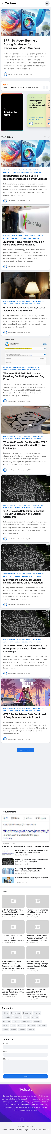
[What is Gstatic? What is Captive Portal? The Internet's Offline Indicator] (8, 852)
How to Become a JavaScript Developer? (31, 878)
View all (47, 137)
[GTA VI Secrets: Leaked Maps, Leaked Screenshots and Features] (25, 285)
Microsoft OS (34, 367)
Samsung (21, 1025)
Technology (7, 1017)
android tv (40, 117)
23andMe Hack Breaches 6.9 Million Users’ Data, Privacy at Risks (23, 243)
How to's (16, 1021)
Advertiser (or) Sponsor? (39, 1130)
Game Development (24, 301)
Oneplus (31, 1030)
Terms (11, 1130)
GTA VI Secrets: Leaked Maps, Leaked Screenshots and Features (24, 309)
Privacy (19, 1130)
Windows (6, 1021)
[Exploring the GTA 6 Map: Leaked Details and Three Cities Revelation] (25, 557)
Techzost (11, 3)
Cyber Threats (18, 235)
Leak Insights (27, 304)
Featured (18, 1017)
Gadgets (37, 1021)
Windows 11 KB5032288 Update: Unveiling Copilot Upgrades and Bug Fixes (23, 376)
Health (5, 1030)
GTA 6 (18, 304)
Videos (5, 1013)
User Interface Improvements (28, 369)
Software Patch (10, 369)
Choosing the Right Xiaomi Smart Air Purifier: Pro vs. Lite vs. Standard (30, 870)
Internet (35, 1017)
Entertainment (9, 301)
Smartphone (15, 1013)
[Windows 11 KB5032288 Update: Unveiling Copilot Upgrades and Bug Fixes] (25, 351)
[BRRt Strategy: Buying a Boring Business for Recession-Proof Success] (25, 22)
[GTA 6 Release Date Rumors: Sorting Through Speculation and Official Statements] (25, 488)
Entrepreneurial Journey (23, 172)
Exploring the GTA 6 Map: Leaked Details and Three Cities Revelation (20, 87)
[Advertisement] (25, 780)
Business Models (25, 170)
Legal (26, 1130)
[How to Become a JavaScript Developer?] (8, 880)
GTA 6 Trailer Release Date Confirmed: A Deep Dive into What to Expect (24, 716)
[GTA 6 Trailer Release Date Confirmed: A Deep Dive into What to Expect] (25, 692)
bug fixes (7, 367)
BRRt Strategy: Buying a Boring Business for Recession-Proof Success (22, 44)
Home (4, 1130)
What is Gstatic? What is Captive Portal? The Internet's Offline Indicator (31, 851)
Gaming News (8, 304)
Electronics (27, 1013)
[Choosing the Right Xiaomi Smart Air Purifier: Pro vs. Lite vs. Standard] (8, 871)
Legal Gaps (15, 238)
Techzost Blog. (28, 1126)
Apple (13, 1025)
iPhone (13, 1030)
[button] (3, 3)
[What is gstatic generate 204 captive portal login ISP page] (25, 828)
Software (31, 1025)
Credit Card (42, 1025)
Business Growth (10, 170)
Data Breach (30, 235)
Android (32, 117)
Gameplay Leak (39, 301)
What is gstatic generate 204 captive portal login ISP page (37, 104)
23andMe (7, 235)
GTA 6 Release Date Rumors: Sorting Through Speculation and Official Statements (23, 514)
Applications (26, 1021)
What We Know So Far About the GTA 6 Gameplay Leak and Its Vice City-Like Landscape (25, 445)
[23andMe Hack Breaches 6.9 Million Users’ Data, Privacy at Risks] (25, 219)
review (5, 1025)
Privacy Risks (27, 238)
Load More (24, 750)
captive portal (34, 119)
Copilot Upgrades (19, 367)
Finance (22, 1030)
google (26, 1017)
